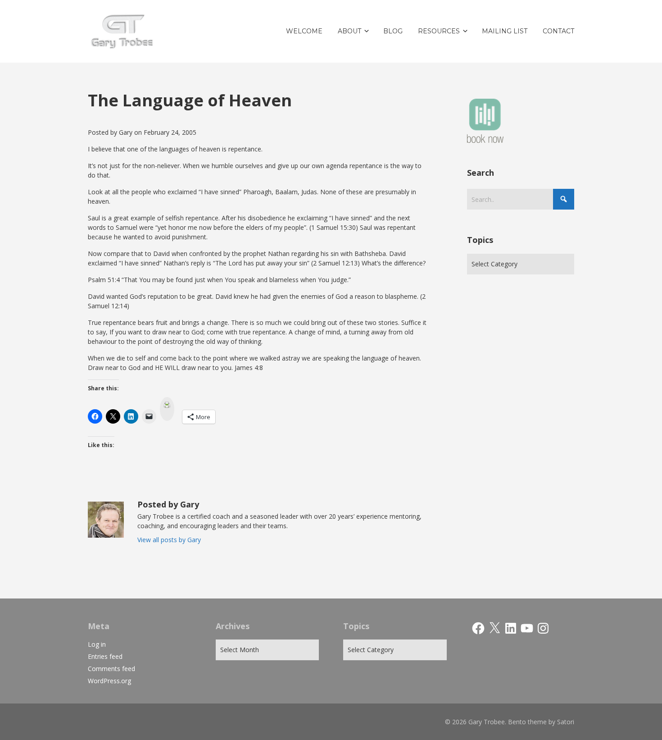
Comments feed (111, 668)
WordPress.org (109, 680)
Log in (97, 644)
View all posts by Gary (169, 539)
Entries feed (105, 656)
